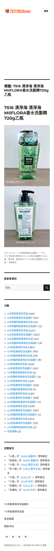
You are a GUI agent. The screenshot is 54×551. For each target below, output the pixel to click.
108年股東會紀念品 (17, 313)
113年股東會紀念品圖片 (28, 253)
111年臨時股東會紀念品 (19, 372)
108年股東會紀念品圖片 (20, 317)
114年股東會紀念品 (17, 406)
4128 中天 (27, 481)
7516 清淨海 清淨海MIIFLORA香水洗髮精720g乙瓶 (25, 113)
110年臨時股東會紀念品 (19, 355)
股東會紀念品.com (12, 545)
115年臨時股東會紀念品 (19, 427)
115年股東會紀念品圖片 (19, 422)
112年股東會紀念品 (17, 380)
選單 (46, 11)
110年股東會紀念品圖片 (19, 351)
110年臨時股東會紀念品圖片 (22, 359)
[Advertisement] (27, 51)
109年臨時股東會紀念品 (20, 338)
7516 (42, 253)
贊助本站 (9, 526)
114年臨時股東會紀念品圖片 (22, 414)
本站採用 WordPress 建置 (34, 545)
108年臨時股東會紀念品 (20, 321)
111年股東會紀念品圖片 (19, 368)
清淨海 (11, 259)
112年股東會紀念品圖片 (19, 385)
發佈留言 (13, 262)
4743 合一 (27, 477)
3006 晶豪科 (28, 456)
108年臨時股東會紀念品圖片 (22, 326)
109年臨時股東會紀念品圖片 (22, 342)
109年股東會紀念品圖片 (20, 334)
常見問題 (12, 431)
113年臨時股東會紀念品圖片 (22, 401)
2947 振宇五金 (30, 464)
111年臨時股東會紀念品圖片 (22, 376)
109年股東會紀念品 (17, 330)
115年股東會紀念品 (17, 418)
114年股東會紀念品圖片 (19, 410)
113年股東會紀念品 (17, 393)
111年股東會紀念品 (17, 364)
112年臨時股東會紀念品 (19, 389)
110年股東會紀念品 (17, 347)
